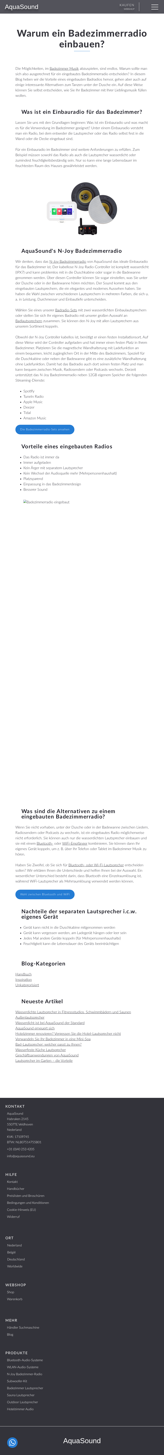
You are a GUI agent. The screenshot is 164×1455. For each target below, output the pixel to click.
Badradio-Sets (66, 310)
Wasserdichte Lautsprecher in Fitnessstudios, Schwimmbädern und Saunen (73, 1012)
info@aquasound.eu (21, 1156)
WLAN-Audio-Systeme (22, 1367)
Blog (10, 1334)
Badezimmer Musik (64, 69)
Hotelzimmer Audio (20, 1409)
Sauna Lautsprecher (21, 1395)
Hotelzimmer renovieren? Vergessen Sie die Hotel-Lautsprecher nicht (68, 1034)
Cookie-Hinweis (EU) (21, 1209)
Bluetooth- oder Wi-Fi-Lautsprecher (96, 865)
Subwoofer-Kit (17, 1381)
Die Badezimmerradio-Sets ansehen (45, 429)
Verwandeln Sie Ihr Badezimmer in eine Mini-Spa (53, 1039)
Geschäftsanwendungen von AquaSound (47, 1055)
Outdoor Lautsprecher (22, 1402)
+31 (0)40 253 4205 (20, 1149)
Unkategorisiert (27, 985)
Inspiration (23, 980)
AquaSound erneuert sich (35, 1028)
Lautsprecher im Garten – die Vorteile (44, 1061)
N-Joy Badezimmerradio (67, 262)
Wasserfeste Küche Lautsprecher (40, 1050)
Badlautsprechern (28, 321)
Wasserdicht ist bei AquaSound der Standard (50, 1023)
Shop (10, 1292)
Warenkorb (14, 1299)
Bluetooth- (45, 843)
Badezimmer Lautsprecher (25, 1388)
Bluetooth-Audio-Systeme (25, 1360)
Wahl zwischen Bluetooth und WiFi (45, 894)
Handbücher (15, 1188)
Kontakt (12, 1181)
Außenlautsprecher (29, 1017)
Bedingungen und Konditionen (28, 1202)
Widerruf (13, 1216)
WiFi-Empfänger (74, 843)
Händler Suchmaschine (23, 1327)
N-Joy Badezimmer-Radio (24, 1374)
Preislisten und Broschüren (25, 1195)
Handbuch (23, 974)
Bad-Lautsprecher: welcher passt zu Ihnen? (48, 1044)
